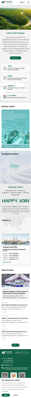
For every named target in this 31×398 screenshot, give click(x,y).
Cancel (16, 395)
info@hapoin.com (14, 259)
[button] (28, 128)
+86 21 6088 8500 (13, 253)
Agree (6, 395)
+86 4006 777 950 (13, 257)
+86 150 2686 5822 (14, 255)
